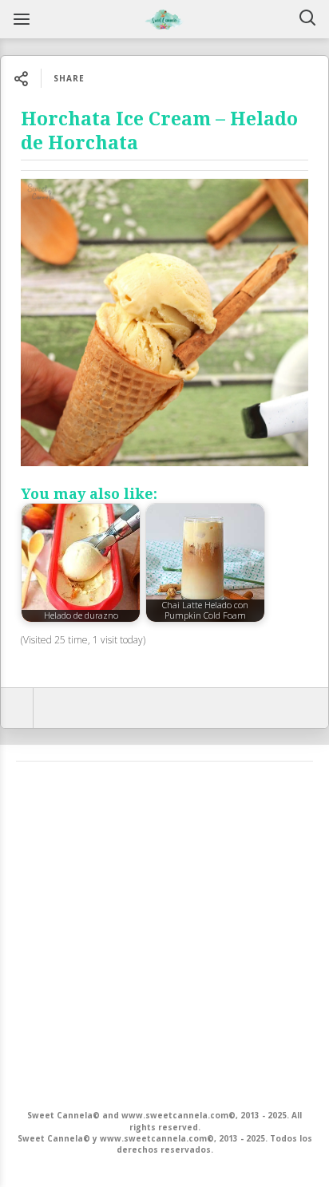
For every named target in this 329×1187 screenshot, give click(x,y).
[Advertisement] (164, 934)
